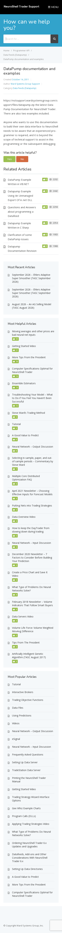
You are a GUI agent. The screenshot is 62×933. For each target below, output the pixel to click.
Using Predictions (21, 715)
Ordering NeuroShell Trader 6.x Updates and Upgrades (29, 844)
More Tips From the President (29, 357)
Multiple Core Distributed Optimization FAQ (26, 477)
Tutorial (16, 424)
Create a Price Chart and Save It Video (30, 574)
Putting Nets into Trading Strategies (32, 505)
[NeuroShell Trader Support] (21, 7)
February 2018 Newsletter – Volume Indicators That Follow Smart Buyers (32, 603)
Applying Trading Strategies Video (30, 823)
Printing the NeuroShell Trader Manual (29, 779)
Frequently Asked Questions (27, 754)
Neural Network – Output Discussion (32, 446)
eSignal (16, 739)
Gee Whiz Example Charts (26, 808)
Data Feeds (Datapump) (24, 88)
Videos (15, 723)
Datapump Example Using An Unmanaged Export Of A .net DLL (20, 196)
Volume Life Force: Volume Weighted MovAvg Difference (32, 629)
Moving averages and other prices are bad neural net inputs (33, 333)
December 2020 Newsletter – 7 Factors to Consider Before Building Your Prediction (32, 557)
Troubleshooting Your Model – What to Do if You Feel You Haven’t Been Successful (32, 398)
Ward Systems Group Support (25, 83)
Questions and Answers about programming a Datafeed (22, 211)
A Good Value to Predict (25, 435)
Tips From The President (26, 642)
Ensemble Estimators (24, 383)
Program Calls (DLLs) (24, 816)
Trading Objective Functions (27, 700)
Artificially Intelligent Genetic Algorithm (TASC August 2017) (29, 655)
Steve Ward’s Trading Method (28, 412)
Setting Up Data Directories (27, 869)
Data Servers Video (22, 616)
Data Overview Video (23, 516)
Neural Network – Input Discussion (31, 542)
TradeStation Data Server (26, 770)
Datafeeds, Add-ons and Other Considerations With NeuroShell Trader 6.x (29, 858)
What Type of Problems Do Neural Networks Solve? (31, 588)
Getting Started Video (24, 346)
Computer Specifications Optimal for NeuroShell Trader (32, 370)
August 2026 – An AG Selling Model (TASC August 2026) (31, 306)
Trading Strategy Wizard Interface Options (30, 798)
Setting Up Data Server (25, 762)
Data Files (17, 707)
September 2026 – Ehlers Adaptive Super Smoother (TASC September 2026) (31, 278)
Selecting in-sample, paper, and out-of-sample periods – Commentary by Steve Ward (32, 461)
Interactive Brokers (22, 692)
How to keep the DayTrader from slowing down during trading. (30, 529)
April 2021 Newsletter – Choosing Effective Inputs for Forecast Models (32, 492)
